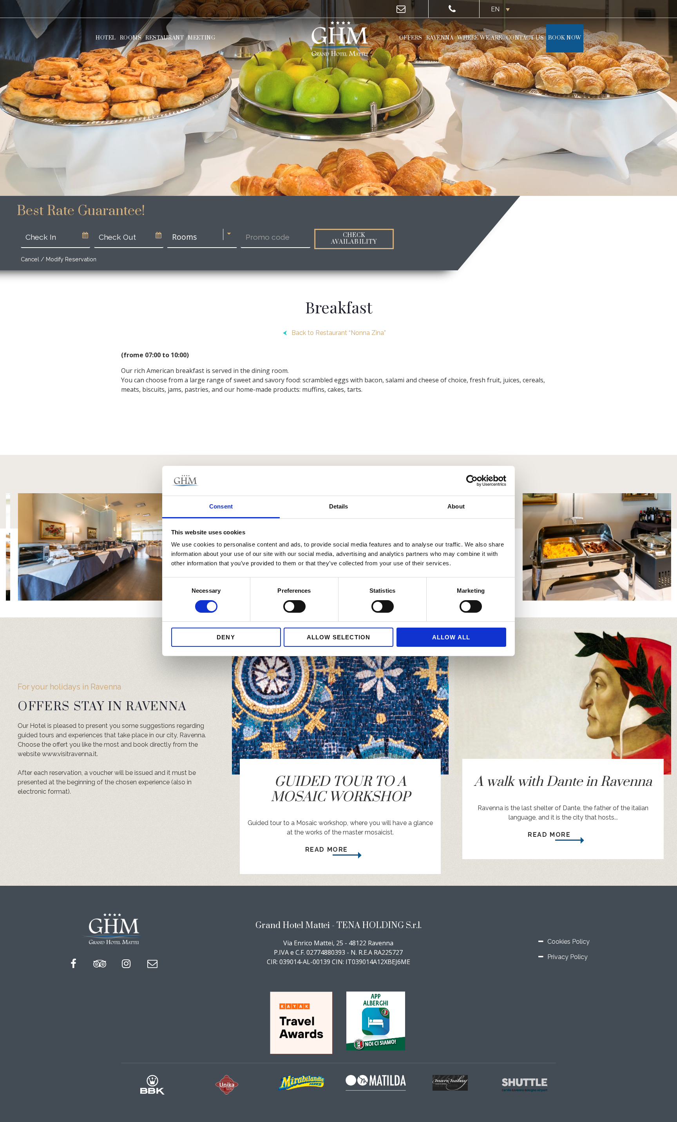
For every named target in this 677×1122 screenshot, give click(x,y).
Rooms (131, 38)
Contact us (525, 38)
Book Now (564, 38)
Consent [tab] (221, 506)
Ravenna (440, 38)
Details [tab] (338, 506)
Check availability (354, 239)
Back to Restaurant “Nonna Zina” (338, 333)
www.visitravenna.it (69, 754)
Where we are (479, 38)
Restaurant (164, 38)
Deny (226, 637)
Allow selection (339, 637)
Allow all (451, 637)
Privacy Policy (567, 957)
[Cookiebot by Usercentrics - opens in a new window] (472, 481)
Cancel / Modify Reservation (58, 259)
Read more (327, 849)
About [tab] (456, 506)
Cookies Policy (568, 941)
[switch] (294, 606)
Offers (410, 38)
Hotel (106, 38)
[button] (499, 9)
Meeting (201, 38)
